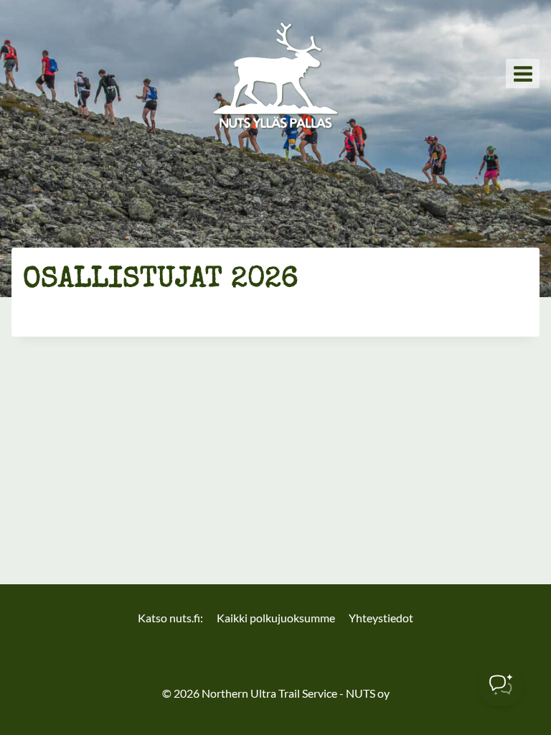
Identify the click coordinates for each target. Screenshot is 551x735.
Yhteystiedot (381, 617)
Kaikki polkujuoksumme (276, 617)
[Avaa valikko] (523, 73)
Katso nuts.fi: (170, 617)
